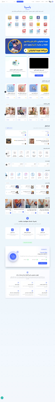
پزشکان (47, 1)
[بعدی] (5, 92)
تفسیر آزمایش (38, 1)
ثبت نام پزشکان (43, 263)
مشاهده (42, 97)
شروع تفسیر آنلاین (39, 75)
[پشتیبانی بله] (2, 397)
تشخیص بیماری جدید (16, 75)
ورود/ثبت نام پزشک (19, 1)
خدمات (43, 1)
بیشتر (33, 1)
